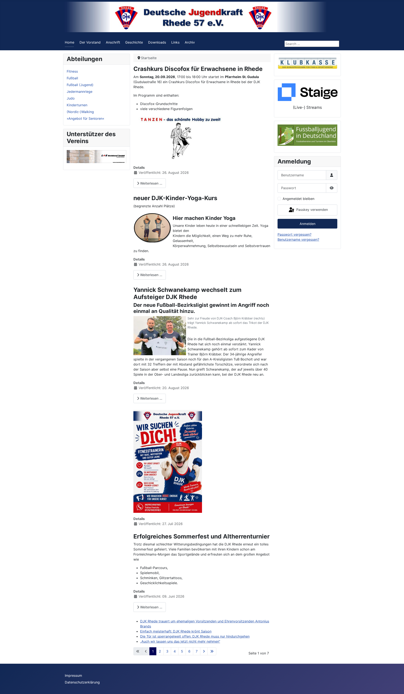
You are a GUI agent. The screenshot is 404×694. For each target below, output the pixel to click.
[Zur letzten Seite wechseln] (211, 651)
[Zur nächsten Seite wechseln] (204, 651)
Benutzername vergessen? (298, 239)
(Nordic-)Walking (80, 112)
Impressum (73, 675)
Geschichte (134, 42)
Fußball (72, 78)
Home (69, 42)
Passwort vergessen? (294, 234)
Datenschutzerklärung (82, 682)
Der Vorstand (90, 42)
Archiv (190, 42)
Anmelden (307, 224)
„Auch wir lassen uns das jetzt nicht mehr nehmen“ (180, 641)
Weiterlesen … (150, 183)
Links (175, 42)
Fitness (72, 71)
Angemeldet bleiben (298, 199)
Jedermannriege (79, 91)
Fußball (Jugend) (80, 85)
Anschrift (113, 42)
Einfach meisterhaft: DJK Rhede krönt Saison (175, 631)
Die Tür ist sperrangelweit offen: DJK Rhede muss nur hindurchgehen (195, 636)
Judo (71, 98)
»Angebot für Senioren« (85, 118)
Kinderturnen (77, 105)
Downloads (157, 42)
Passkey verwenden (311, 209)
